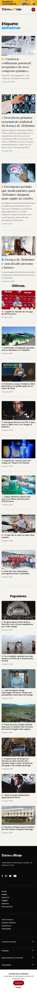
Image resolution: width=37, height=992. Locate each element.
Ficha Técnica (7, 919)
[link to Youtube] (15, 875)
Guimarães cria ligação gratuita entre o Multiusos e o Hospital (18, 329)
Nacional (5, 903)
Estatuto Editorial (8, 923)
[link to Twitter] (10, 875)
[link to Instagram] (6, 875)
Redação (5, 951)
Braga (4, 891)
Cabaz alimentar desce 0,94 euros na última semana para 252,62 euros (17, 478)
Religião (5, 900)
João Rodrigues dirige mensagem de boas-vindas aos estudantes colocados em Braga (17, 673)
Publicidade (6, 929)
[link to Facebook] (2, 875)
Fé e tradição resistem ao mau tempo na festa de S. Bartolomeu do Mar (17, 637)
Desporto (5, 897)
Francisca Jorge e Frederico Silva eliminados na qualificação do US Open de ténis (18, 366)
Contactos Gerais (9, 942)
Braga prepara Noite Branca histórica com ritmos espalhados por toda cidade (17, 604)
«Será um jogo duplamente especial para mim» (17, 776)
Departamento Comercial (12, 958)
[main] (18, 430)
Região (4, 894)
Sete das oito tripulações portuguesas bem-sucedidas (18, 552)
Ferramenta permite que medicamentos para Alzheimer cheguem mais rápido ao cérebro (18, 165)
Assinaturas (6, 926)
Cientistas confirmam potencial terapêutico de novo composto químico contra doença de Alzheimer (18, 39)
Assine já (18, 983)
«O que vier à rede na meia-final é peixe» (18, 515)
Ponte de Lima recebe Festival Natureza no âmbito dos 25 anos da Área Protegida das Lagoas (18, 707)
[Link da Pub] (18, 3)
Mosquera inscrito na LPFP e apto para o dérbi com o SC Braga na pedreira (18, 403)
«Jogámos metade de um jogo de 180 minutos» (17, 293)
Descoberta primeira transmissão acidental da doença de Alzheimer (18, 96)
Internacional (7, 906)
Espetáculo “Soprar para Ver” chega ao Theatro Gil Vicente (18, 442)
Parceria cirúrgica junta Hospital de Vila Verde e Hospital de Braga (18, 808)
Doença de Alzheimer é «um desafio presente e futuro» (15, 238)
